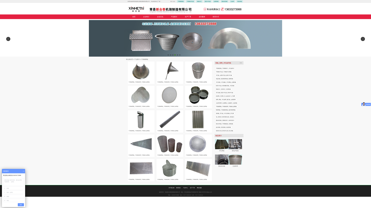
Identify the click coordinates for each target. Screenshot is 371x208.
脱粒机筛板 (224, 1)
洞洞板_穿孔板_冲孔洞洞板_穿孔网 (225, 113)
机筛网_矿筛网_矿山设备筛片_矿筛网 (225, 96)
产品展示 (137, 59)
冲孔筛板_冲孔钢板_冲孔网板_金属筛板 (226, 82)
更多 (241, 63)
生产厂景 (192, 187)
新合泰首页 (129, 59)
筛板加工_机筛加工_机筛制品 (223, 89)
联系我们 (178, 187)
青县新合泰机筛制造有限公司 (185, 38)
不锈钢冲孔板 (190, 1)
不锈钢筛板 (181, 1)
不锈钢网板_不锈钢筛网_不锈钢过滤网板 (139, 82)
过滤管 (232, 1)
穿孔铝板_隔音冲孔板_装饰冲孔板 (224, 92)
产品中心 (185, 187)
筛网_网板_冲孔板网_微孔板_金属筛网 (226, 99)
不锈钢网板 (144, 59)
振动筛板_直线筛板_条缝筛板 (223, 127)
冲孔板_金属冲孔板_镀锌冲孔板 (224, 75)
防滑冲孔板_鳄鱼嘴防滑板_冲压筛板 (225, 85)
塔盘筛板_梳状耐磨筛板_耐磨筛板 (224, 78)
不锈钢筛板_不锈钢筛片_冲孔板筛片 (225, 68)
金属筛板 (216, 1)
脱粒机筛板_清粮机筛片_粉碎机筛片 (225, 120)
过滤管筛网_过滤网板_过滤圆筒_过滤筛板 (226, 103)
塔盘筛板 (239, 1)
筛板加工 (199, 1)
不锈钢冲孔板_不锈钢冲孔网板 (223, 72)
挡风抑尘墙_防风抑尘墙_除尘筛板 (224, 130)
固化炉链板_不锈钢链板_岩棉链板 (224, 124)
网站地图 (199, 187)
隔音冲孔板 (208, 1)
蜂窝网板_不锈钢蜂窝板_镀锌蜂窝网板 (226, 110)
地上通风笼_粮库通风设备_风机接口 (225, 117)
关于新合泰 (171, 187)
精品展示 (218, 135)
